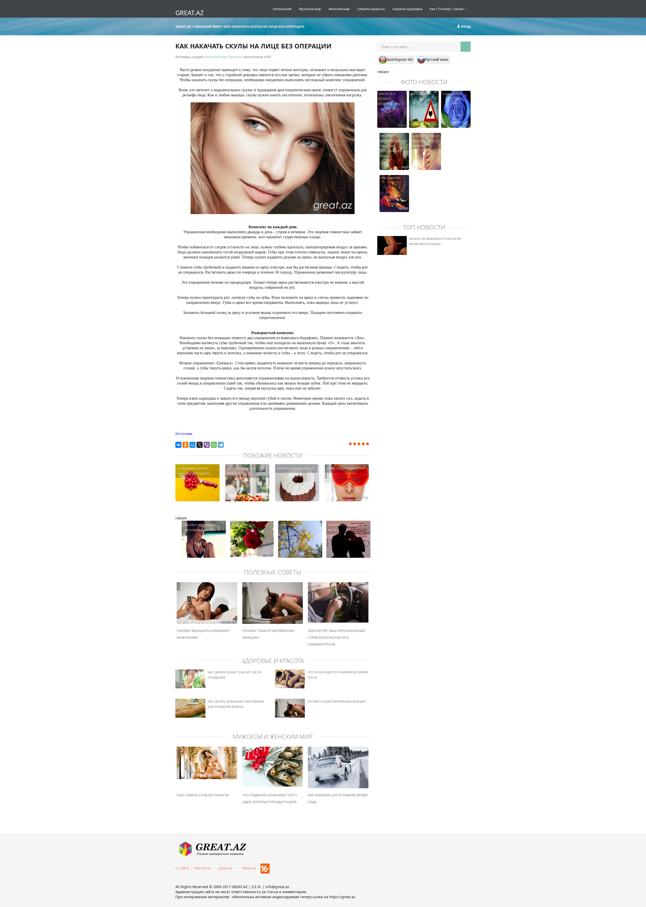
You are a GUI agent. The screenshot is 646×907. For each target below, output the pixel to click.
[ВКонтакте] (178, 445)
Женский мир (339, 9)
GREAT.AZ (189, 12)
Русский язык (436, 59)
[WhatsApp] (214, 445)
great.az (225, 868)
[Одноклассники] (185, 445)
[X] (200, 445)
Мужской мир (310, 9)
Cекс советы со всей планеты (203, 795)
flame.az (249, 868)
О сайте (182, 868)
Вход (465, 26)
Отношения (282, 9)
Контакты (202, 868)
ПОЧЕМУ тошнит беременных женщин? (336, 701)
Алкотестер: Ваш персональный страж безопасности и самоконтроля (336, 637)
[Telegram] (221, 445)
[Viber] (207, 445)
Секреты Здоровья (407, 9)
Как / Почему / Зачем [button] (447, 9)
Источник (183, 433)
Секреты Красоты (371, 9)
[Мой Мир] (193, 445)
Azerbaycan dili (400, 59)
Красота (235, 56)
